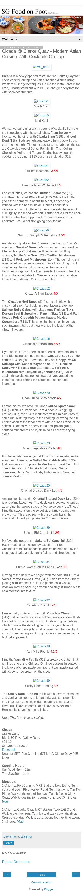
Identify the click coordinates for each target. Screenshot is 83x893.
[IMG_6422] (41, 67)
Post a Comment (16, 862)
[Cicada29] (41, 527)
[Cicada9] (41, 230)
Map (6, 801)
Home (41, 875)
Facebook (9, 749)
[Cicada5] (41, 115)
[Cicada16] (41, 338)
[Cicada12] (41, 288)
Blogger (48, 889)
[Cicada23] (41, 443)
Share (8, 842)
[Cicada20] (41, 393)
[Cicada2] (41, 180)
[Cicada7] (41, 165)
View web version (41, 882)
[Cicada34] (41, 561)
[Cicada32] (41, 600)
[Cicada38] (41, 646)
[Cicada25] (41, 485)
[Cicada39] (41, 680)
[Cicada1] (41, 101)
